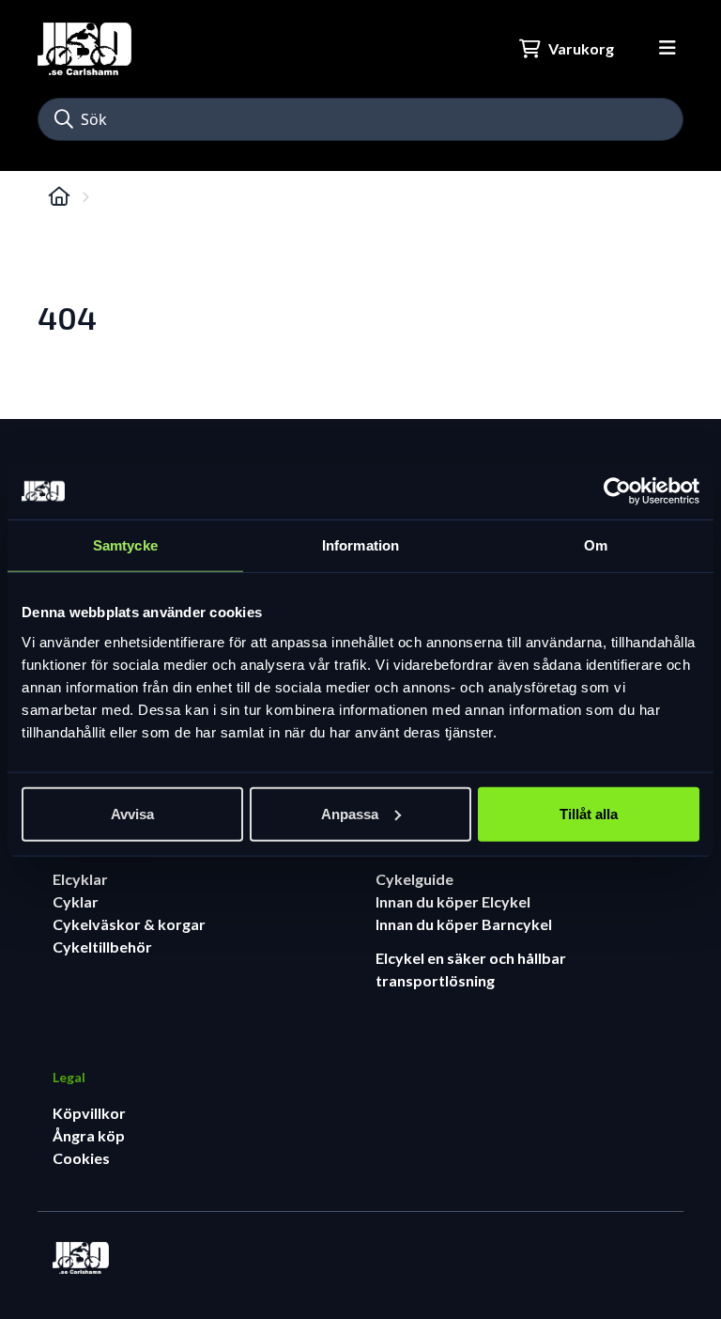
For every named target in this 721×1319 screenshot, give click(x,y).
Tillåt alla (589, 813)
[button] (63, 119)
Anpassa (349, 813)
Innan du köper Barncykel (464, 924)
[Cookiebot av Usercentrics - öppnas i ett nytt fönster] (617, 491)
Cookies (81, 1158)
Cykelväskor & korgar (129, 924)
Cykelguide (414, 879)
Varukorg (581, 48)
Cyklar (76, 901)
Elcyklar (80, 879)
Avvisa (132, 813)
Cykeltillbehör (102, 946)
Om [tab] (595, 545)
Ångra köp (89, 1135)
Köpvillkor (89, 1113)
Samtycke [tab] (125, 545)
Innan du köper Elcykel (453, 901)
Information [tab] (360, 545)
